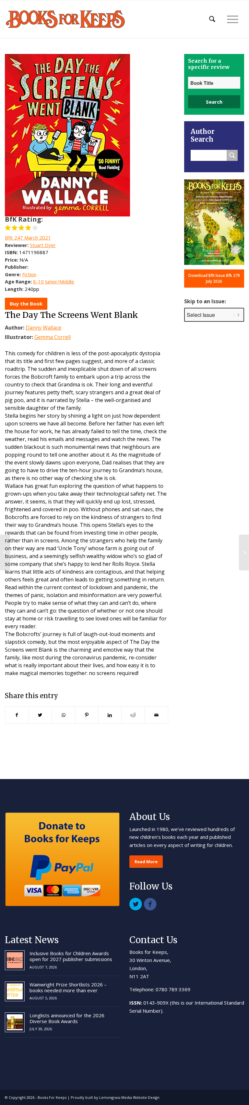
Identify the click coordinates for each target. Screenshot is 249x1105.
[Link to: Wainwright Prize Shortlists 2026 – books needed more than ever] (15, 991)
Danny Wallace (43, 327)
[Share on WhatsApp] (63, 715)
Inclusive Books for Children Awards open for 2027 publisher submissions (71, 956)
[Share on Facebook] (17, 715)
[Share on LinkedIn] (110, 715)
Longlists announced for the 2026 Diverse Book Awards (67, 1018)
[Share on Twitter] (40, 715)
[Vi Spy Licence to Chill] (5, 552)
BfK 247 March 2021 (28, 237)
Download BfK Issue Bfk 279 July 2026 (214, 278)
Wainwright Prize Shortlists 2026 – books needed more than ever (68, 987)
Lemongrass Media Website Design (129, 1097)
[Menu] (232, 19)
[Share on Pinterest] (86, 715)
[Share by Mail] (156, 715)
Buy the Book (26, 303)
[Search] (212, 19)
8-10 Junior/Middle (53, 281)
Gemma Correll (52, 337)
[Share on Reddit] (133, 715)
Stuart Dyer (43, 245)
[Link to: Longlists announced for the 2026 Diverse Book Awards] (15, 1022)
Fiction (29, 274)
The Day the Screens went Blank (71, 315)
